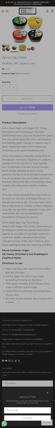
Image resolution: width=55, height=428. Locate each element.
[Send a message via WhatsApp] (4, 424)
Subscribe (27, 418)
